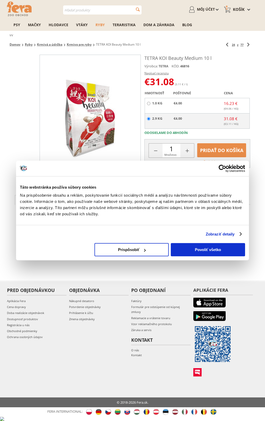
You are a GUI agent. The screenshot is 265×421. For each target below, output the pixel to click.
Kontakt (136, 355)
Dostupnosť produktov (22, 319)
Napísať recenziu (156, 73)
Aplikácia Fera (16, 301)
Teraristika (124, 24)
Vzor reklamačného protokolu (151, 324)
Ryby (100, 24)
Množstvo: (170, 154)
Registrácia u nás (18, 325)
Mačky (34, 24)
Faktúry (136, 301)
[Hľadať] (137, 9)
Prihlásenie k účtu (81, 313)
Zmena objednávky (82, 319)
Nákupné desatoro (81, 301)
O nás (135, 350)
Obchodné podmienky (22, 331)
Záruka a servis (141, 330)
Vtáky (82, 24)
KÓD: (175, 66)
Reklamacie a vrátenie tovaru (150, 318)
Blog (187, 24)
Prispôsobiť (128, 249)
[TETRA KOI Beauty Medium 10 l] (90, 118)
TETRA (163, 66)
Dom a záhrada (158, 24)
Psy (16, 24)
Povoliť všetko (208, 249)
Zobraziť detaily (220, 234)
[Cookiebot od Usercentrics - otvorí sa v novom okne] (222, 168)
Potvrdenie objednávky (85, 307)
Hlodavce (58, 24)
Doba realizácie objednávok (25, 313)
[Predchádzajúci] (227, 44)
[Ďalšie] (248, 44)
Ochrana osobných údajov (25, 337)
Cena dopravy (16, 307)
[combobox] (102, 10)
